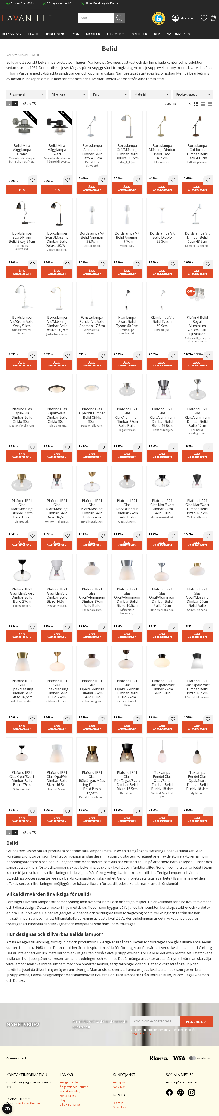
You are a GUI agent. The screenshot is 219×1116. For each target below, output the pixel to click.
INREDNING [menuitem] (55, 33)
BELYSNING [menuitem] (11, 33)
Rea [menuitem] (157, 33)
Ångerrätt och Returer (74, 1087)
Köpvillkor (119, 1087)
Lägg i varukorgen (92, 188)
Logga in (118, 1103)
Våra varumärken (70, 1104)
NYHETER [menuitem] (139, 33)
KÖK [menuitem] (75, 33)
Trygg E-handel (69, 1082)
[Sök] (119, 18)
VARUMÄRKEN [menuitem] (178, 33)
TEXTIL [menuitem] (33, 33)
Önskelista (119, 1107)
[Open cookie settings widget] (7, 1109)
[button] (204, 18)
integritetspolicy (140, 1033)
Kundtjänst (119, 1082)
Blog (62, 1100)
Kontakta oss (68, 1096)
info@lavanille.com (28, 1103)
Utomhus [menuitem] (116, 33)
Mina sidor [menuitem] (187, 18)
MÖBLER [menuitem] (93, 33)
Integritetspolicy (70, 1091)
